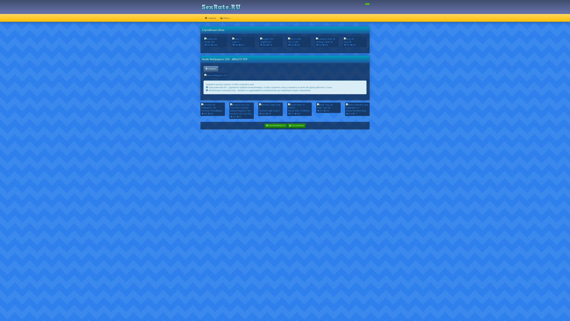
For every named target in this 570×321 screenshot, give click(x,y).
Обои (225, 18)
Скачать (212, 68)
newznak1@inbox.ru (276, 125)
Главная (211, 18)
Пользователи (297, 125)
